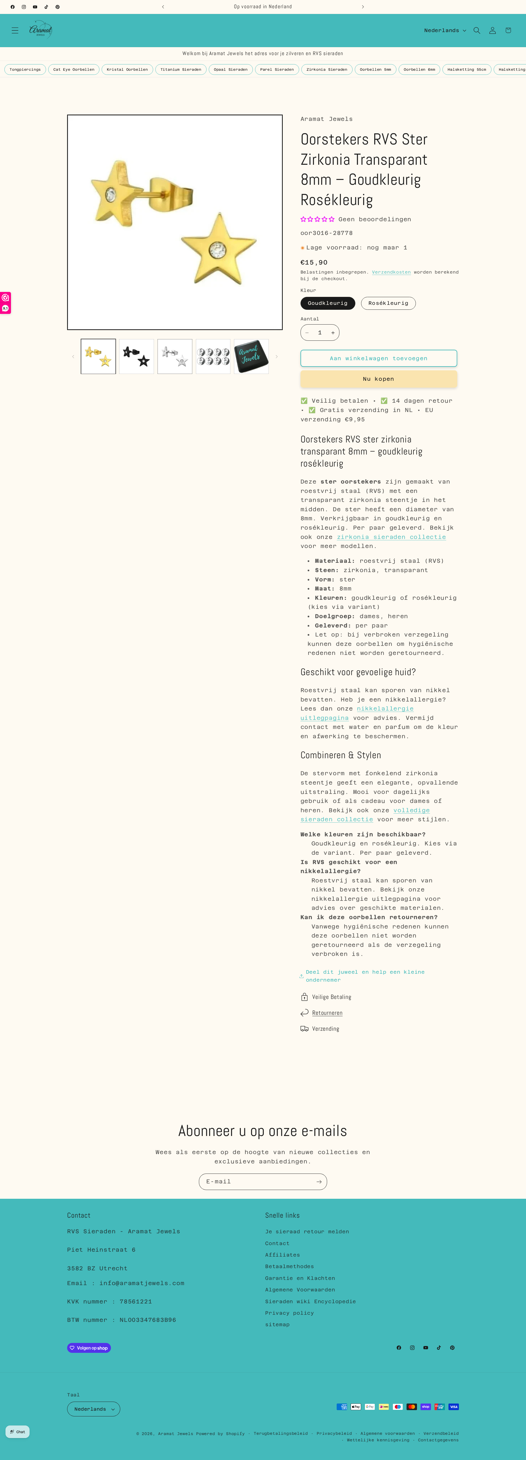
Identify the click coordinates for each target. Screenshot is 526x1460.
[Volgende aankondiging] (363, 6)
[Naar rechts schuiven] (277, 357)
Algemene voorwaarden (388, 1433)
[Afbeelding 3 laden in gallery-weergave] (136, 356)
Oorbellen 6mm (419, 69)
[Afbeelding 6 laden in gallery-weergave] (251, 356)
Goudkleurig (328, 303)
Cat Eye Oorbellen (73, 69)
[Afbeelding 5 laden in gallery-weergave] (213, 356)
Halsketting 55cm (467, 69)
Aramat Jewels (177, 1433)
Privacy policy (289, 1313)
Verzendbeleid (441, 1433)
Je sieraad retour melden (307, 1231)
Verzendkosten (391, 272)
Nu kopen (378, 379)
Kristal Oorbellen (127, 69)
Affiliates (282, 1255)
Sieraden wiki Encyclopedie (310, 1301)
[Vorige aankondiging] (163, 6)
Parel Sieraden (277, 69)
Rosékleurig (388, 303)
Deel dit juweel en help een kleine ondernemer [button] (365, 976)
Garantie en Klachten (300, 1278)
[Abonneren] (319, 1182)
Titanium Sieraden (181, 69)
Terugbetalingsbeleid (281, 1433)
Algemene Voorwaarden (300, 1290)
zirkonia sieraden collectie (391, 537)
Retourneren (327, 1012)
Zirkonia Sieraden (327, 69)
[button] (15, 30)
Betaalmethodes (289, 1266)
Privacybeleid (334, 1433)
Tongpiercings (25, 69)
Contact (277, 1243)
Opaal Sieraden (231, 69)
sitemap (277, 1324)
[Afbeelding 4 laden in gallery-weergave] (175, 356)
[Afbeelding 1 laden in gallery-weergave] (98, 356)
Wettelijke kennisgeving (378, 1440)
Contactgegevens (438, 1440)
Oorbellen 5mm (375, 69)
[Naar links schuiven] (73, 357)
